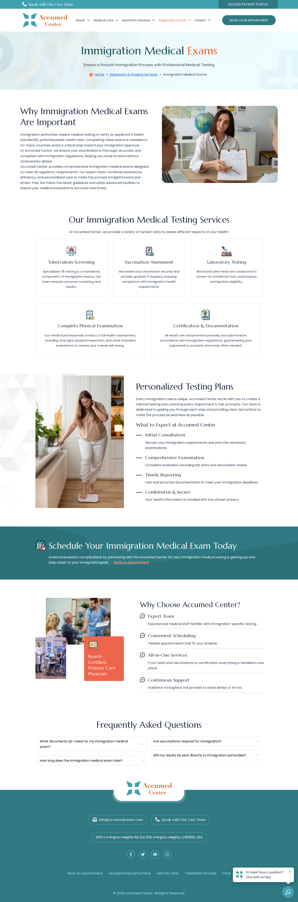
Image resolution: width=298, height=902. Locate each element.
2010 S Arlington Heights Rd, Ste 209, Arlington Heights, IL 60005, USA (149, 837)
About (80, 20)
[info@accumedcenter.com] (95, 819)
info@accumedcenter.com (121, 819)
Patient (200, 20)
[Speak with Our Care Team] (24, 4)
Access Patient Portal (248, 4)
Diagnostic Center (172, 20)
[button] (83, 20)
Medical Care (104, 20)
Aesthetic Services (136, 20)
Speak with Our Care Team (51, 4)
